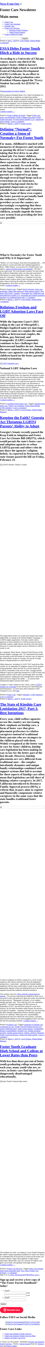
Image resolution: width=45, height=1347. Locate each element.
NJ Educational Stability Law (23, 119)
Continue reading (7, 111)
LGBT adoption (6, 408)
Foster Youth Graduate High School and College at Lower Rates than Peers (21, 1051)
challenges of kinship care (33, 1025)
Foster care (36, 115)
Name (7, 1291)
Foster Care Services (12, 28)
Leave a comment (17, 122)
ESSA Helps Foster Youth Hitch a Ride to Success (20, 50)
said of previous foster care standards (19, 269)
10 (29, 1275)
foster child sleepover (16, 291)
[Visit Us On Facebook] (14, 1322)
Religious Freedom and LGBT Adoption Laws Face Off (21, 311)
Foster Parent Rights (32, 406)
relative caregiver (30, 1033)
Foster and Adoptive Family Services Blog (20, 1336)
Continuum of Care (7, 1027)
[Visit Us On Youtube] (13, 1324)
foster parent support (32, 291)
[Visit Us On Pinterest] (31, 1324)
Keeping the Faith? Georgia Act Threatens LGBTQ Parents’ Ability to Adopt (22, 422)
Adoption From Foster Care (17, 404)
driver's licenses (28, 289)
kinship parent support (15, 1033)
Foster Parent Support (17, 32)
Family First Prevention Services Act (28, 1027)
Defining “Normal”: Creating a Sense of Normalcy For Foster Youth (21, 133)
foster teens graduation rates (10, 1271)
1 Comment (30, 297)
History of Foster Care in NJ (15, 1338)
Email (7, 1298)
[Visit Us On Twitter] (32, 1322)
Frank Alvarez (26, 124)
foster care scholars (36, 1269)
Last (28, 1295)
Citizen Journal (24, 1344)
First (28, 1293)
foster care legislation (7, 117)
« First (11, 1275)
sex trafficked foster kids (16, 297)
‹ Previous (17, 1275)
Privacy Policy (11, 1346)
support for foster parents (28, 1035)
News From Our (10, 3)
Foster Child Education (8, 1029)
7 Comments (12, 1273)
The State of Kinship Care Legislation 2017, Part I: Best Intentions (20, 708)
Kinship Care (9, 26)
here (17, 691)
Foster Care (9, 22)
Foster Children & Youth (13, 34)
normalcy (17, 293)
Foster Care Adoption (12, 24)
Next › (32, 1275)
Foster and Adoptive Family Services (18, 1334)
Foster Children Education (25, 117)
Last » (37, 1275)
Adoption (26, 695)
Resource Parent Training (18, 30)
